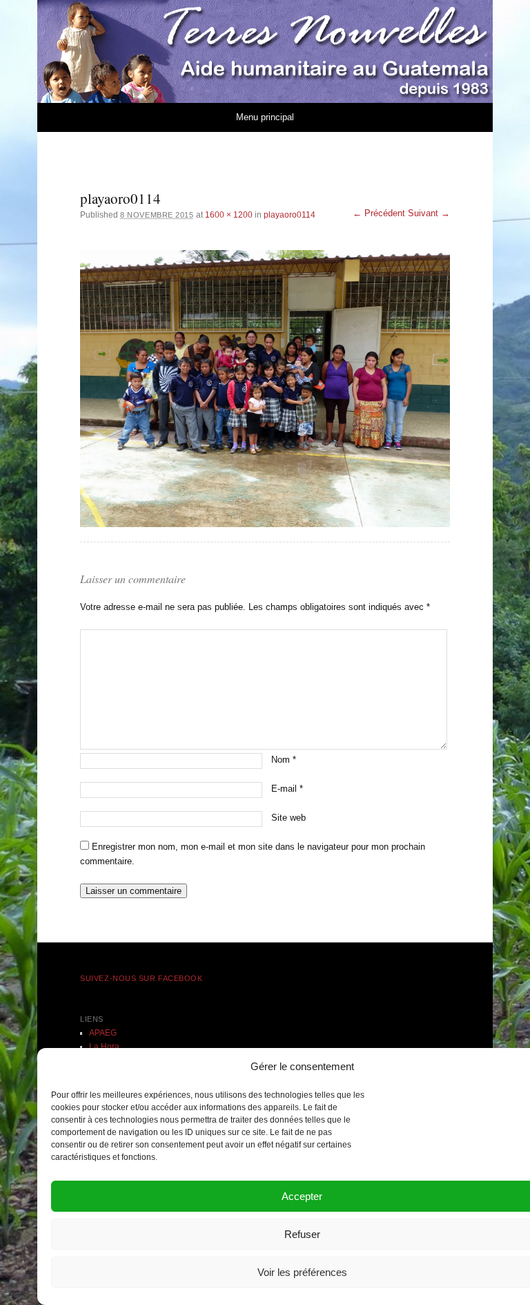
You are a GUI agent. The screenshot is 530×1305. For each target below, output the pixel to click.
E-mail (287, 788)
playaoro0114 (289, 215)
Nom (283, 759)
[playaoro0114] (265, 389)
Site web (288, 817)
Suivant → (429, 213)
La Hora (104, 1046)
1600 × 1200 (229, 215)
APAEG (103, 1033)
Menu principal (265, 117)
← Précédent (379, 213)
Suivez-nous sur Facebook (141, 978)
